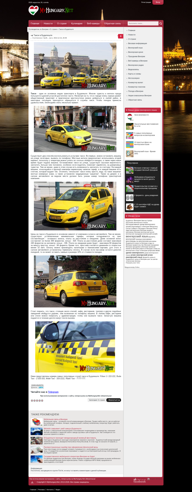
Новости (48, 23)
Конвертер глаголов (136, 87)
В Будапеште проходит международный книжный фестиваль (70, 438)
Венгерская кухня (135, 52)
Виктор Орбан (146, 220)
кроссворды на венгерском (137, 241)
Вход (158, 2)
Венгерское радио (136, 65)
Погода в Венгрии (135, 91)
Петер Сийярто (131, 228)
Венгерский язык (135, 48)
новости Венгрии (141, 243)
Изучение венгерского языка (137, 222)
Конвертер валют (135, 83)
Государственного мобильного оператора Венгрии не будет (69, 456)
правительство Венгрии (141, 245)
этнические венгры (133, 261)
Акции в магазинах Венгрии (140, 96)
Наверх (32, 482)
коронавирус (147, 239)
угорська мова (154, 250)
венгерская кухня (147, 232)
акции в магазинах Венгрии (139, 231)
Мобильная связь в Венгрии (56, 419)
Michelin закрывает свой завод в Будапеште (62, 429)
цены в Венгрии (141, 259)
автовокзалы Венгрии (138, 230)
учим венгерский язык (139, 256)
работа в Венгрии (146, 248)
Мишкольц (154, 226)
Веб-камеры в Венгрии (137, 61)
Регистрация (146, 2)
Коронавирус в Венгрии (140, 226)
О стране (62, 23)
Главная (35, 23)
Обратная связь (112, 23)
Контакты (50, 490)
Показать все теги (133, 263)
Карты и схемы (134, 74)
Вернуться (113, 400)
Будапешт (130, 220)
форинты (146, 257)
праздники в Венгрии (140, 247)
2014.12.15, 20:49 (60, 38)
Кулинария (76, 23)
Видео (58, 490)
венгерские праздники (134, 234)
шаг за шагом (152, 259)
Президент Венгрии (145, 228)
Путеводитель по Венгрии (59, 10)
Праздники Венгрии (136, 56)
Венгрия (137, 220)
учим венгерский (139, 255)
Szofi (45, 38)
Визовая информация (137, 43)
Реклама (41, 490)
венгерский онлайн (150, 234)
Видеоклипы (133, 69)
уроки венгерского (135, 253)
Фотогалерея (134, 78)
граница (139, 239)
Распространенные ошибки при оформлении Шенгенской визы (71, 447)
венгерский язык (137, 236)
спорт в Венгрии (141, 250)
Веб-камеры (93, 23)
